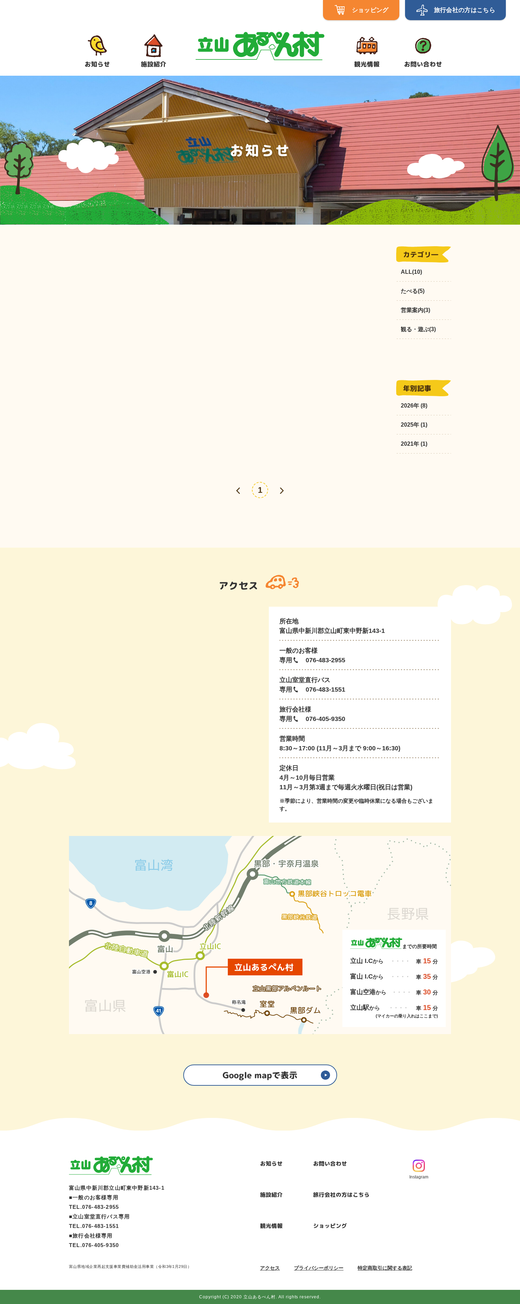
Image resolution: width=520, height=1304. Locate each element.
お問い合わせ (330, 1163)
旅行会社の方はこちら (341, 1195)
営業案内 (415, 310)
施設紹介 (271, 1195)
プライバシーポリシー (318, 1268)
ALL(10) (411, 272)
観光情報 (271, 1226)
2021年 (410, 444)
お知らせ (271, 1163)
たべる (412, 291)
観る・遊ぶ (418, 329)
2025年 (410, 425)
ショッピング (330, 1226)
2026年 (410, 406)
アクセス (270, 1268)
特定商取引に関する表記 (385, 1268)
